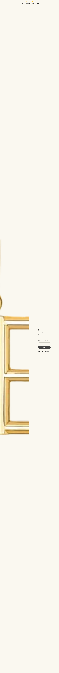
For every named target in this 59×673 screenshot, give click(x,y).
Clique (20, 3)
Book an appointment (40, 351)
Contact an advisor (46, 351)
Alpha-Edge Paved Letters (42, 334)
